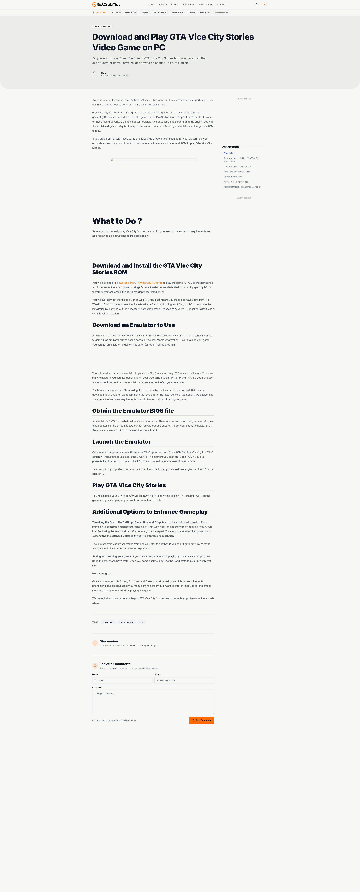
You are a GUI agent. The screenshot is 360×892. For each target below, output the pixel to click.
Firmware (191, 12)
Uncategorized (102, 26)
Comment (97, 687)
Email (157, 674)
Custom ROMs (177, 12)
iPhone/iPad (189, 4)
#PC (141, 622)
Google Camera (159, 12)
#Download (108, 622)
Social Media (205, 4)
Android (163, 4)
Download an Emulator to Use (237, 166)
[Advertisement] (153, 250)
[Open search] (257, 4)
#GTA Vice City (126, 622)
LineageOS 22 (131, 12)
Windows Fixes (221, 12)
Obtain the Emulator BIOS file (237, 171)
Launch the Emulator (233, 177)
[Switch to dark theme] (265, 4)
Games (174, 4)
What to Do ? (230, 153)
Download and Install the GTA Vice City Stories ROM (242, 160)
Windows (221, 4)
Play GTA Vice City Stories (236, 182)
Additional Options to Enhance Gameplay (242, 187)
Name (95, 674)
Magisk (145, 12)
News (152, 4)
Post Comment (203, 720)
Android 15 (116, 12)
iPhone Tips (205, 12)
